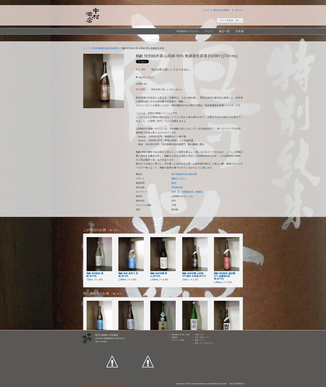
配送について (199, 340)
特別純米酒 (177, 187)
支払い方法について (202, 337)
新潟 (173, 183)
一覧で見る (113, 230)
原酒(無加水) (188, 192)
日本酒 (240, 31)
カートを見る (230, 20)
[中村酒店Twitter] (148, 346)
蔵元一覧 (224, 31)
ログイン (239, 10)
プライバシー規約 (178, 340)
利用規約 (175, 337)
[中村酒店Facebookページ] (112, 346)
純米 (173, 192)
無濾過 (199, 192)
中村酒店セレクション (187, 31)
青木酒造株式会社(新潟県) (106, 48)
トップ (86, 48)
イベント (208, 31)
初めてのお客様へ (222, 10)
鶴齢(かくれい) (178, 178)
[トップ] (92, 15)
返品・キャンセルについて (204, 343)
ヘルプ (205, 10)
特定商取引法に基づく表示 (181, 334)
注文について (199, 334)
